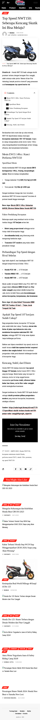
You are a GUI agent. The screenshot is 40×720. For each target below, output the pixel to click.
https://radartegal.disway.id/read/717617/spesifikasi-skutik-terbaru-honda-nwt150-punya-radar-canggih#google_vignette (19, 410)
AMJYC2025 (15, 451)
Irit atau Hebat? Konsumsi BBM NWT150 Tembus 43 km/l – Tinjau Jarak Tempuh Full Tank (18, 305)
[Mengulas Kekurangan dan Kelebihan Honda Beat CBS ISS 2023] (20, 494)
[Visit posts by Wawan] (4, 34)
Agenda (5, 649)
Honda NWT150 (25, 451)
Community (14, 649)
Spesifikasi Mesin (14, 104)
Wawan (12, 33)
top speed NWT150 (8, 460)
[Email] (25, 469)
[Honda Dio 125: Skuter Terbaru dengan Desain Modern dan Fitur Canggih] (20, 605)
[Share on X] (20, 469)
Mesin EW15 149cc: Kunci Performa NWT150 (17, 99)
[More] (35, 469)
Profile (17, 505)
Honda (5, 13)
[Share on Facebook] (15, 469)
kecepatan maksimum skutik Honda (13, 454)
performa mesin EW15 (9, 457)
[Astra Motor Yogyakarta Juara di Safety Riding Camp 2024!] (20, 641)
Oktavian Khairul (10, 698)
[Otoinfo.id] (20, 2)
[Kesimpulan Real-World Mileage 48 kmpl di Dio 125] (20, 569)
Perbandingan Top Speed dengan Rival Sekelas (17, 113)
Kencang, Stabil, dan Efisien (16, 125)
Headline (22, 649)
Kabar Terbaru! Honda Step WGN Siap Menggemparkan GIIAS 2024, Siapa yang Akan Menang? (19, 547)
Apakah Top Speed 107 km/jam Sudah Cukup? (17, 120)
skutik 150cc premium (24, 457)
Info (11, 505)
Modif (17, 615)
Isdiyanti (7, 515)
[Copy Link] (30, 469)
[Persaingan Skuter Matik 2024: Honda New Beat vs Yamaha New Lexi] (20, 677)
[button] (4, 2)
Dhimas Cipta (9, 662)
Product (12, 540)
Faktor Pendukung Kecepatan (18, 108)
